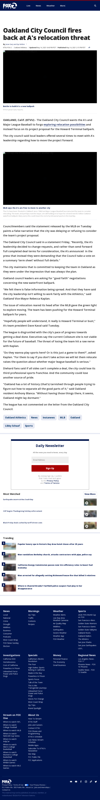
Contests (32, 621)
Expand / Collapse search (95, 6)
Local (5, 615)
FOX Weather (58, 639)
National (6, 618)
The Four (32, 664)
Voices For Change (36, 699)
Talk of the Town (35, 682)
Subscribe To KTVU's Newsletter (37, 749)
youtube (76, 782)
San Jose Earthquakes (87, 645)
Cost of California (10, 665)
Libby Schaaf (12, 425)
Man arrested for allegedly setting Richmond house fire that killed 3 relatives (56, 575)
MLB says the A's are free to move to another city (26, 208)
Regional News (87, 655)
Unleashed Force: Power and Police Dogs (10, 673)
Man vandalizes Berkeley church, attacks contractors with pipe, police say (55, 554)
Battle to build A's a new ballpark (18, 106)
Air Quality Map (59, 623)
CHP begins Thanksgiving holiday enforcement (22, 511)
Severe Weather (60, 633)
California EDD (9, 659)
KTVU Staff (32, 722)
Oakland (75, 417)
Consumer (7, 633)
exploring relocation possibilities (64, 124)
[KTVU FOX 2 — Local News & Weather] (11, 5)
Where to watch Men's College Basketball (10, 746)
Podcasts (7, 636)
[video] (90, 502)
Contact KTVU (34, 728)
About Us (33, 715)
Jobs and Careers (35, 725)
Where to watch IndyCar (10, 740)
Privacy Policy (53, 480)
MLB (62, 417)
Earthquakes (58, 629)
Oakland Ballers (84, 636)
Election (6, 646)
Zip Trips (31, 615)
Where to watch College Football (10, 726)
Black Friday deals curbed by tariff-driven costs (22, 522)
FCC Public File (34, 757)
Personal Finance (60, 659)
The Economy (59, 662)
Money (57, 655)
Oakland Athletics (20, 47)
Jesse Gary (9, 44)
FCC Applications (35, 760)
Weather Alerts (59, 615)
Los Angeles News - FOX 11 (86, 660)
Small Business (59, 665)
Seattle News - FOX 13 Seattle (86, 671)
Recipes (31, 624)
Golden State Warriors (87, 623)
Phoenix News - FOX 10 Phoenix (86, 665)
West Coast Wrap (10, 640)
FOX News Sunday (11, 643)
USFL (80, 648)
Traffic (31, 618)
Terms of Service (51, 483)
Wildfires (6, 627)
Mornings (33, 611)
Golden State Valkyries (87, 629)
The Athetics (83, 639)
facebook (81, 782)
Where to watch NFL (12, 722)
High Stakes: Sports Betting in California (36, 668)
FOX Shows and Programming (34, 732)
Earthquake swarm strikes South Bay (18, 499)
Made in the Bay (35, 673)
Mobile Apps (33, 745)
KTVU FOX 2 (7, 47)
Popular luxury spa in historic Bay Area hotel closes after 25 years (50, 544)
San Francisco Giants (87, 626)
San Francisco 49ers (86, 620)
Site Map (32, 754)
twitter (96, 782)
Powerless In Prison (11, 668)
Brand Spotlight (34, 708)
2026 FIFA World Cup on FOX (87, 616)
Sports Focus (33, 679)
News (34, 417)
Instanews (49, 417)
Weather (58, 611)
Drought (6, 624)
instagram (86, 782)
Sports (29, 425)
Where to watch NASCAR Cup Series (11, 734)
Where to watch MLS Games (12, 766)
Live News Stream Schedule (35, 741)
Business (7, 630)
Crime (5, 621)
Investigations (11, 655)
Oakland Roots (84, 633)
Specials (32, 655)
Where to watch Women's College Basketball (10, 754)
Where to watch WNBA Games (10, 761)
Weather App (58, 636)
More (62, 5)
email (71, 782)
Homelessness (9, 662)
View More (90, 494)
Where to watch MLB (12, 730)
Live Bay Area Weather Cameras (60, 619)
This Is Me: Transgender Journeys (37, 686)
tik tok (91, 782)
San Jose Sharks (85, 642)
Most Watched (11, 493)
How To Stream (35, 718)
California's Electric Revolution (36, 660)
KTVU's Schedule (35, 736)
